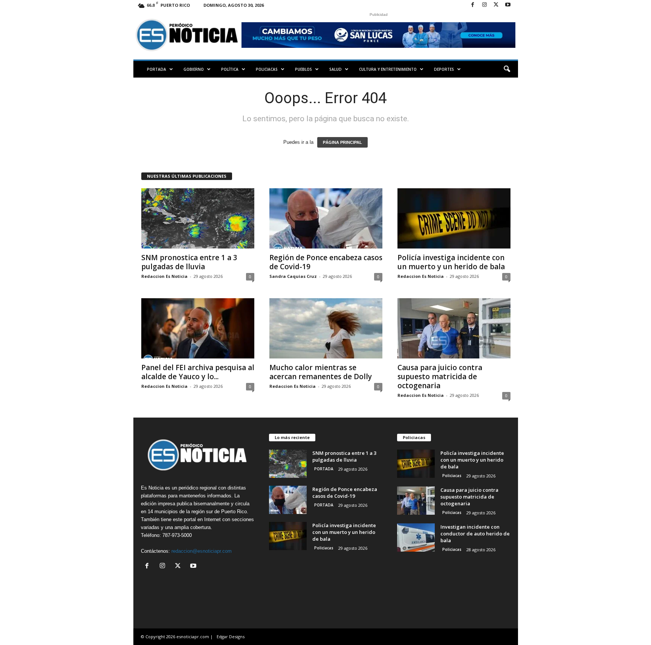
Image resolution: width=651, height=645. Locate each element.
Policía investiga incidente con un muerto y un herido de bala (451, 262)
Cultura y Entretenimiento (388, 69)
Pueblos (303, 69)
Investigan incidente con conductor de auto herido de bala (475, 533)
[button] (506, 69)
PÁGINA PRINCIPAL (342, 142)
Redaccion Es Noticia (164, 276)
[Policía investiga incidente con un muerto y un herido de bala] (453, 218)
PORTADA (156, 69)
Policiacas (267, 69)
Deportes (444, 69)
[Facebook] (472, 5)
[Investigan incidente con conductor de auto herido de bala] (416, 537)
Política (229, 69)
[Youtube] (507, 5)
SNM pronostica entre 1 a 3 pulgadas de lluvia (189, 262)
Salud (335, 69)
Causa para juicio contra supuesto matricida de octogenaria (439, 376)
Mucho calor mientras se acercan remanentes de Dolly (320, 372)
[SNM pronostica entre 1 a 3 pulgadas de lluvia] (197, 218)
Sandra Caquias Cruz (293, 276)
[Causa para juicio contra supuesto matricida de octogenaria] (453, 328)
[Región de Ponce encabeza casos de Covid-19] (325, 218)
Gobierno (193, 69)
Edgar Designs (231, 636)
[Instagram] (484, 5)
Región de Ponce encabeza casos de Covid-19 (325, 262)
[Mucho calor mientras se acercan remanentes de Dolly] (325, 328)
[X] (496, 5)
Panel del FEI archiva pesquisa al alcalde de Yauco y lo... (197, 372)
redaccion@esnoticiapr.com (201, 551)
